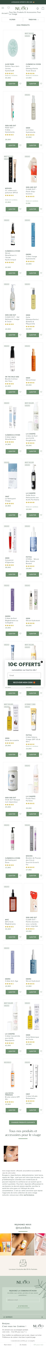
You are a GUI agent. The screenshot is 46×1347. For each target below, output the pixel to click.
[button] (9, 73)
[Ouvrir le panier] (43, 8)
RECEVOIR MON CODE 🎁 (24, 682)
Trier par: (33, 19)
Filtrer (12, 19)
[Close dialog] (42, 662)
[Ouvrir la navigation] (3, 8)
